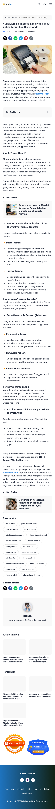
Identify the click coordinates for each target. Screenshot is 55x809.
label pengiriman (29, 552)
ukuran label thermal (31, 575)
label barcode (30, 529)
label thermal (10, 472)
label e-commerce (13, 541)
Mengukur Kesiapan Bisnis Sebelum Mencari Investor (40, 695)
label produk (27, 558)
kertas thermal (12, 529)
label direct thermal (38, 535)
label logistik (11, 552)
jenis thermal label (29, 524)
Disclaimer (27, 793)
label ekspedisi (34, 541)
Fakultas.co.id (27, 801)
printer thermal (28, 569)
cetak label (10, 524)
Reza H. (27, 615)
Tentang (9, 789)
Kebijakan (45, 789)
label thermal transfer (15, 563)
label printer (11, 558)
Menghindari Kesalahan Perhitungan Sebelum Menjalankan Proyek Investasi (31, 504)
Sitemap (32, 789)
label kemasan (29, 546)
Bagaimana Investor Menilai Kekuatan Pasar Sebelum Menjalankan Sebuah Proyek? (34, 209)
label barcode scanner (15, 535)
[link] (5, 38)
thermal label (11, 575)
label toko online (37, 563)
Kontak (20, 789)
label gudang (11, 546)
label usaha (10, 569)
